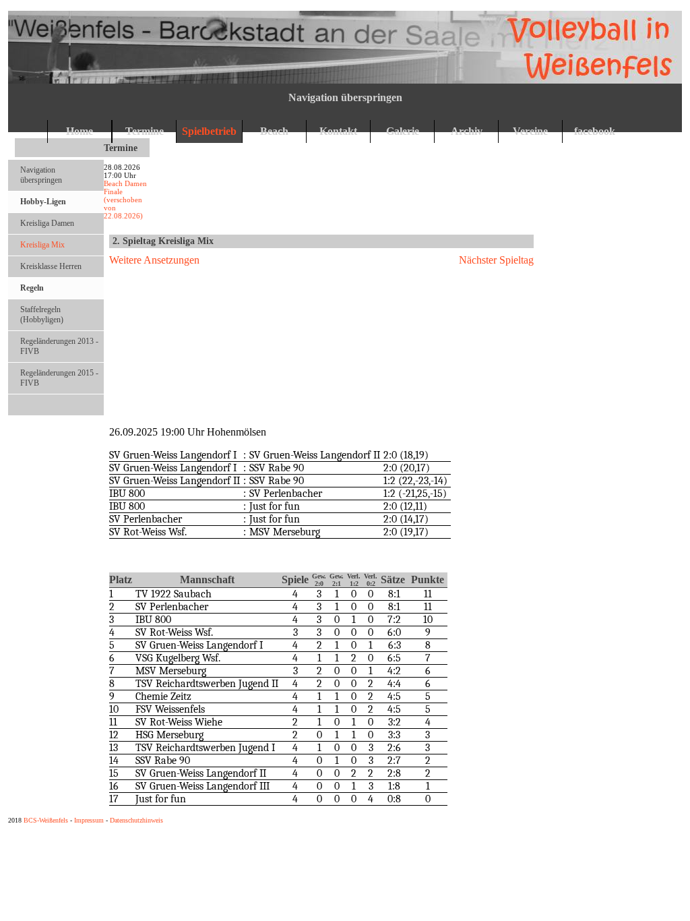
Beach (274, 131)
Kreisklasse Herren (51, 266)
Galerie (402, 131)
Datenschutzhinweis (136, 820)
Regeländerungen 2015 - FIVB (59, 378)
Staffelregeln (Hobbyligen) (41, 314)
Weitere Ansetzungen (154, 260)
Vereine (530, 131)
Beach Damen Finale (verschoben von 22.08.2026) (125, 199)
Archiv (466, 131)
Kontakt (338, 131)
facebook (594, 131)
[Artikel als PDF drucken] (528, 241)
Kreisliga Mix (42, 244)
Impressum (89, 820)
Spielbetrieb (209, 131)
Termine (144, 131)
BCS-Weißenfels (46, 820)
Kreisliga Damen (47, 223)
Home (79, 131)
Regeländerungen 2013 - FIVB (59, 346)
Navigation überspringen (345, 97)
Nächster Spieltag (496, 260)
